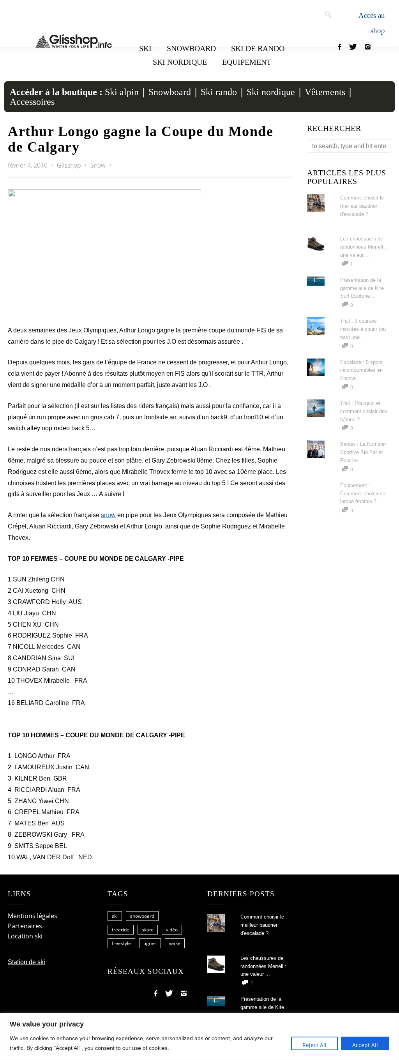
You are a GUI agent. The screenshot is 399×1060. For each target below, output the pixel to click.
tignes (150, 943)
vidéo (172, 929)
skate (148, 929)
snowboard (142, 916)
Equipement (246, 62)
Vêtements (325, 92)
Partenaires (25, 926)
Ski (145, 48)
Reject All (314, 1045)
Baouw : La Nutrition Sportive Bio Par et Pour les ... (363, 452)
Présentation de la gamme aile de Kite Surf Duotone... (362, 288)
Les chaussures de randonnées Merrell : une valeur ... (363, 247)
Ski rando (219, 92)
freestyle (121, 943)
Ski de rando (257, 48)
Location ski (25, 936)
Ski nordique (180, 62)
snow (108, 515)
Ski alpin (122, 92)
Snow (98, 165)
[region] (199, 1036)
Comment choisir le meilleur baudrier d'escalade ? (362, 206)
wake (174, 943)
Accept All (365, 1045)
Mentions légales (32, 916)
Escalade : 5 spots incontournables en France (361, 370)
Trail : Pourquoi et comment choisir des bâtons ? (363, 411)
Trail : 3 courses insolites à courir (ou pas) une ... (363, 329)
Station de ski (26, 962)
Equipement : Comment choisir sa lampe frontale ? (362, 493)
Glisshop (70, 165)
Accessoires (32, 102)
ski (115, 916)
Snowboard (191, 48)
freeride (120, 929)
